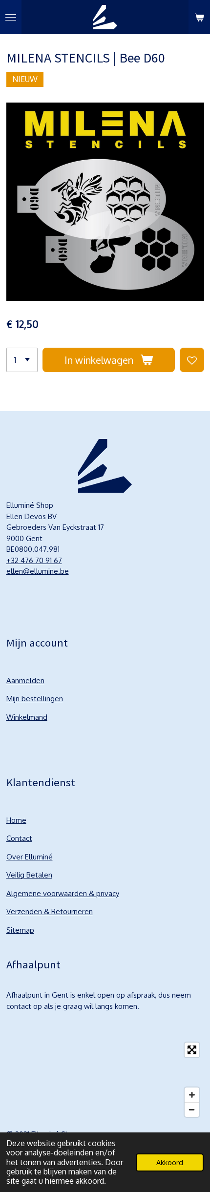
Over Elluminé (29, 856)
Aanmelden (25, 680)
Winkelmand (26, 717)
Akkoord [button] (169, 1162)
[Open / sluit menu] (10, 17)
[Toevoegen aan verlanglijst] (192, 360)
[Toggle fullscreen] (192, 1050)
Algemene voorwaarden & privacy (62, 893)
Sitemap (20, 930)
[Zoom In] (192, 1094)
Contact (19, 838)
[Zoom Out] (192, 1109)
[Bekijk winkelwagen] (199, 17)
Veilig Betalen (29, 874)
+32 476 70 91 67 (34, 560)
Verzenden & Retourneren (49, 911)
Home (16, 820)
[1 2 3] (22, 360)
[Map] (105, 1080)
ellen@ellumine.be (37, 571)
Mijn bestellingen (34, 698)
